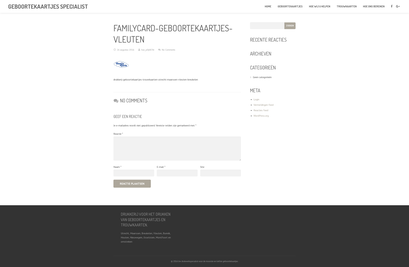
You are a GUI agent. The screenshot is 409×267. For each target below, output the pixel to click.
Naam (117, 166)
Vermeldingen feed (264, 104)
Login (256, 99)
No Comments (168, 49)
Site (202, 166)
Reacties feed (261, 110)
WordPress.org (261, 115)
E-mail (161, 166)
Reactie (118, 133)
